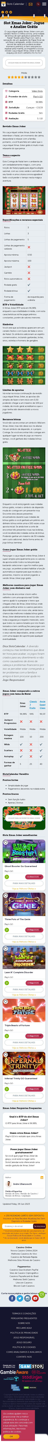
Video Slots (37, 91)
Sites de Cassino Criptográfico (24, 1273)
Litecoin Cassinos (24, 1282)
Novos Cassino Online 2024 (24, 1250)
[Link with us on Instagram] (27, 1298)
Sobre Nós (24, 1323)
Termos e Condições (24, 1313)
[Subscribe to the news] (29, 4)
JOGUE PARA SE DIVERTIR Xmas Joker (24, 63)
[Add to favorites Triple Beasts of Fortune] (5, 1001)
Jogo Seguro (24, 1342)
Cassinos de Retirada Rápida (24, 1257)
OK (11, 1436)
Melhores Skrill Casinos (24, 1279)
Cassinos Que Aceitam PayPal (24, 1270)
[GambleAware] (14, 1372)
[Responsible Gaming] (39, 1372)
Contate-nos (24, 1357)
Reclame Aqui (24, 1328)
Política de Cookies (24, 1347)
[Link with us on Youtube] (35, 1298)
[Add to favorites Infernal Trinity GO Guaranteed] (5, 1054)
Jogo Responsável (24, 1337)
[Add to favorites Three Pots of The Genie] (5, 895)
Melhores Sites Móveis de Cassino (24, 1260)
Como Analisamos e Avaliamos (24, 1352)
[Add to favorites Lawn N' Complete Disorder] (5, 948)
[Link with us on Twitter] (20, 1298)
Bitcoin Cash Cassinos (24, 1286)
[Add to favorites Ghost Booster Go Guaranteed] (5, 842)
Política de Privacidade (24, 1332)
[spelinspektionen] (15, 1387)
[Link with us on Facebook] (12, 1298)
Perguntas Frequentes (24, 1318)
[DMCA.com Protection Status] (30, 1387)
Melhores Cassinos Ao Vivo (24, 1254)
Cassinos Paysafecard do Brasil (24, 1276)
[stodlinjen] (32, 1381)
